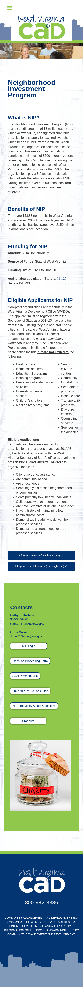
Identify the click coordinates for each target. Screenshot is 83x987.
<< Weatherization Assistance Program (41, 555)
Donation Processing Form (30, 661)
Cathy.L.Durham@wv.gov (27, 624)
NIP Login (28, 646)
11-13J (61, 278)
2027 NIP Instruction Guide (30, 691)
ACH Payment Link (25, 675)
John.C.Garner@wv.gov (26, 636)
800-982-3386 (41, 902)
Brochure (28, 721)
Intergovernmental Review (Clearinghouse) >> (41, 566)
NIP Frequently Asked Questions (34, 705)
